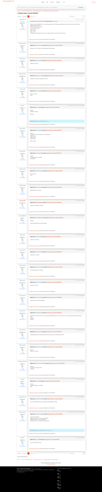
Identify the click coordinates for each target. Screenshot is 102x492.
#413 (83, 412)
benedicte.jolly (22, 185)
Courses (52, 2)
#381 (83, 105)
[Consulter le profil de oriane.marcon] (22, 296)
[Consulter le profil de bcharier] (22, 106)
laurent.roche (22, 200)
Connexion (31, 39)
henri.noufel (22, 89)
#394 (83, 200)
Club (47, 2)
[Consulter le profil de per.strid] (22, 438)
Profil (51, 7)
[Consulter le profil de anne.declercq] (22, 251)
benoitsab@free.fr (22, 215)
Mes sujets (47, 7)
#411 (83, 379)
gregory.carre (22, 280)
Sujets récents (24, 7)
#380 (83, 89)
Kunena (53, 464)
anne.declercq (22, 250)
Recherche (55, 7)
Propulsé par (49, 464)
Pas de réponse (41, 7)
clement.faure (22, 310)
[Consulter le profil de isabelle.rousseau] (22, 75)
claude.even (22, 234)
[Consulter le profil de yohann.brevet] (22, 20)
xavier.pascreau (22, 345)
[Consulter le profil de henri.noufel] (22, 90)
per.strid (22, 437)
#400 (83, 249)
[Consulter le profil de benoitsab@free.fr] (22, 217)
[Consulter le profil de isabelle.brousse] (22, 170)
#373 (83, 43)
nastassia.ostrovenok (22, 361)
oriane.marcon (22, 295)
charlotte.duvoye (22, 43)
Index (19, 7)
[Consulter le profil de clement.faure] (22, 312)
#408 (83, 361)
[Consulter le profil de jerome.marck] (22, 59)
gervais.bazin (22, 128)
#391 (83, 168)
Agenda (42, 2)
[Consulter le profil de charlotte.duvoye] (22, 44)
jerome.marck (22, 58)
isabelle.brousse (22, 169)
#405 (83, 310)
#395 (83, 215)
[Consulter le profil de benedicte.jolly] (22, 186)
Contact (32, 468)
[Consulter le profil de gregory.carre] (22, 281)
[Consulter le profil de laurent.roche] (22, 201)
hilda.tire (22, 379)
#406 (83, 329)
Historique (58, 2)
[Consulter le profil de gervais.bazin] (22, 129)
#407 (83, 345)
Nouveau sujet (34, 7)
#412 (83, 396)
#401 (83, 265)
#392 (83, 185)
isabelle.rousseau (22, 73)
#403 (83, 280)
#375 (83, 58)
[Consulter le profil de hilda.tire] (22, 380)
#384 (83, 151)
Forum (64, 2)
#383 (83, 128)
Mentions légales (38, 468)
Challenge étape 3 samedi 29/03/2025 (38, 21)
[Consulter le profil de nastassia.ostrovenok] (22, 362)
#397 (83, 234)
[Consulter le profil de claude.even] (22, 236)
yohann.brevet (22, 19)
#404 (83, 295)
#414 (83, 437)
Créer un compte (38, 39)
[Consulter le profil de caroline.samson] (22, 266)
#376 (83, 73)
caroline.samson (22, 265)
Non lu (28, 7)
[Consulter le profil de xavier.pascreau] (22, 346)
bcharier (22, 105)
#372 (83, 19)
